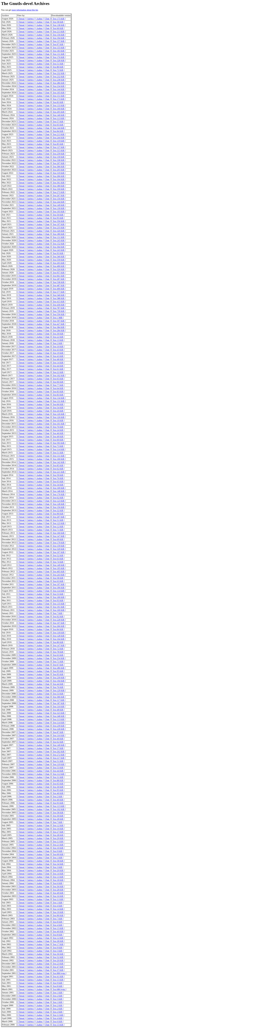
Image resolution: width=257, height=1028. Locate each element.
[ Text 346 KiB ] (58, 256)
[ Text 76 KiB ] (57, 427)
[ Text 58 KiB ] (57, 22)
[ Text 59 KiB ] (57, 475)
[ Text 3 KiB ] (57, 867)
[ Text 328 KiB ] (58, 60)
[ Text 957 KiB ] (58, 272)
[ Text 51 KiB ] (57, 64)
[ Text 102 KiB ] (58, 375)
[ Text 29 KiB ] (57, 838)
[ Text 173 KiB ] (58, 99)
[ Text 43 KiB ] (57, 350)
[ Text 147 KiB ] (58, 536)
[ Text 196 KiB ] (58, 587)
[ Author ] (39, 19)
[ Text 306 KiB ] (58, 166)
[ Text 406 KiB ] (58, 289)
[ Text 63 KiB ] (57, 559)
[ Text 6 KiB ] (57, 883)
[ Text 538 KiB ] (58, 282)
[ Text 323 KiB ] (58, 713)
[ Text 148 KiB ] (58, 491)
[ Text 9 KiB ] (57, 851)
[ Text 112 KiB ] (58, 774)
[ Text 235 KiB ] (58, 227)
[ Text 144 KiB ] (58, 89)
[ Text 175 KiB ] (58, 19)
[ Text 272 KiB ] (58, 755)
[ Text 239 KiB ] (58, 726)
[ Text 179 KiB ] (58, 542)
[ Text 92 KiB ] (57, 616)
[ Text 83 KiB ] (57, 102)
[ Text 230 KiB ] (58, 677)
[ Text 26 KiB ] (57, 411)
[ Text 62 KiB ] (57, 469)
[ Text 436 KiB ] (58, 305)
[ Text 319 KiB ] (58, 173)
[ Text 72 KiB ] (57, 70)
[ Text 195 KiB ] (58, 568)
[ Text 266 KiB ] (58, 626)
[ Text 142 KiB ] (58, 462)
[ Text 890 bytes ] (58, 973)
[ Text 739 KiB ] (58, 311)
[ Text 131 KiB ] (58, 54)
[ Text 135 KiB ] (58, 604)
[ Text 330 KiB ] (58, 189)
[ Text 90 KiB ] (57, 514)
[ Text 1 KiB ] (57, 857)
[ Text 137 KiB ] (58, 147)
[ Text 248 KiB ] (58, 716)
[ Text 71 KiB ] (57, 530)
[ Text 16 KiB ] (57, 829)
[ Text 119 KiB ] (58, 141)
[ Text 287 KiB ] (58, 279)
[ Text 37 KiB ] (57, 748)
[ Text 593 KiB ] (58, 443)
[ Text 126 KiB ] (58, 414)
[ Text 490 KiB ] (58, 266)
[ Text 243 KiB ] (58, 250)
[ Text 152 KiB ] (58, 244)
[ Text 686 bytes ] (58, 989)
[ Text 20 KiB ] (57, 870)
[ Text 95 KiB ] (57, 218)
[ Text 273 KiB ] (58, 192)
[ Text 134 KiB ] (58, 398)
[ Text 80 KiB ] (57, 67)
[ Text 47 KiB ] (57, 967)
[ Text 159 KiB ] (58, 157)
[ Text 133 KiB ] (58, 105)
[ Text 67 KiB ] (57, 665)
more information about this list (25, 10)
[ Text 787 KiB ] (58, 308)
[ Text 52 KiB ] (57, 555)
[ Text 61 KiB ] (57, 369)
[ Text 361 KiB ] (58, 182)
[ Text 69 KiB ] (57, 539)
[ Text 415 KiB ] (58, 301)
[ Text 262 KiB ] (58, 751)
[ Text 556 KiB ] (58, 314)
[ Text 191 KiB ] (58, 607)
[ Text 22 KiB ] (57, 337)
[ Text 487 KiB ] (58, 285)
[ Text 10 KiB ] (57, 346)
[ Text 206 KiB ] (58, 176)
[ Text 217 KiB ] (58, 758)
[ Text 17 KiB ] (57, 944)
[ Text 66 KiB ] (57, 382)
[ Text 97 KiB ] (57, 44)
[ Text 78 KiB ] (57, 652)
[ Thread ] (21, 19)
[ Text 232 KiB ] (58, 73)
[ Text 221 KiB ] (58, 472)
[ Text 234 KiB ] (58, 86)
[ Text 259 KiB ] (58, 154)
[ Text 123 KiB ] (58, 501)
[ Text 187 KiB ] (58, 703)
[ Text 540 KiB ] (58, 295)
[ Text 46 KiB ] (57, 433)
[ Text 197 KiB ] (58, 224)
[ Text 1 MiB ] (57, 317)
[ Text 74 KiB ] (57, 562)
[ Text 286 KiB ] (58, 83)
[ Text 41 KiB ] (57, 976)
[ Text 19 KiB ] (57, 353)
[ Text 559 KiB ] (58, 260)
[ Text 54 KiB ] (57, 407)
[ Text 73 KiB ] (57, 446)
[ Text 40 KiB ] (57, 793)
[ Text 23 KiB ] (57, 964)
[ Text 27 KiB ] (57, 832)
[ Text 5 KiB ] (57, 951)
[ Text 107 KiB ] (58, 552)
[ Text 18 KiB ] (57, 880)
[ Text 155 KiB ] (58, 47)
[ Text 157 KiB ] (58, 41)
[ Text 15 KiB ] (57, 928)
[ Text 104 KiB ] (58, 639)
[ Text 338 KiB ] (58, 160)
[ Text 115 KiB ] (58, 806)
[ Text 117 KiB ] (58, 700)
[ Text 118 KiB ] (58, 632)
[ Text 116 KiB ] (58, 706)
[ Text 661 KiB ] (58, 276)
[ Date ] (47, 19)
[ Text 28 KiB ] (57, 819)
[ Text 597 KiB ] (58, 321)
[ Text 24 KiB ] (57, 430)
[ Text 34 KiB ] (57, 485)
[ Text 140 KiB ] (58, 115)
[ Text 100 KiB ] (58, 459)
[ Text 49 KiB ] (57, 436)
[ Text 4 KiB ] (57, 906)
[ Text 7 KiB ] (57, 613)
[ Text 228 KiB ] (58, 620)
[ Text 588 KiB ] (58, 298)
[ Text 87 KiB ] (57, 732)
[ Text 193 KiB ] (58, 211)
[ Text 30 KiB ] (57, 334)
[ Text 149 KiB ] (58, 205)
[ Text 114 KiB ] (58, 449)
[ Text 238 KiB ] (58, 80)
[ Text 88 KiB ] (57, 780)
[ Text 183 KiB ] (58, 51)
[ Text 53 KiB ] (57, 594)
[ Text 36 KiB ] (57, 886)
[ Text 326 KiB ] (58, 231)
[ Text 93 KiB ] (57, 253)
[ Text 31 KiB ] (57, 777)
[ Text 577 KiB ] (58, 292)
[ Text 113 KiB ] (58, 118)
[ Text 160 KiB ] (58, 109)
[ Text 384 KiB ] (58, 327)
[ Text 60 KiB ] (57, 28)
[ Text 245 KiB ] (58, 240)
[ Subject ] (30, 19)
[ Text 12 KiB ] (57, 526)
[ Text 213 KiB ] (58, 31)
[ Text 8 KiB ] (57, 922)
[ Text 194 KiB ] (58, 38)
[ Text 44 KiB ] (57, 366)
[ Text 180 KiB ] (58, 186)
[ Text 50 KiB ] (57, 215)
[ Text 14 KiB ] (57, 362)
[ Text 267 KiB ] (58, 195)
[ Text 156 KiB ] (58, 35)
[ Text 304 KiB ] (58, 247)
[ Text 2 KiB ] (57, 343)
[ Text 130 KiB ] (58, 208)
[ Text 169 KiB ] (58, 488)
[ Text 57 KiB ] (57, 121)
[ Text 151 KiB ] (58, 96)
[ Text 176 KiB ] (58, 57)
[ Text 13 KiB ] (57, 340)
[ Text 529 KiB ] (58, 549)
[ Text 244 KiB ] (58, 137)
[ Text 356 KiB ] (58, 221)
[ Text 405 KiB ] (58, 571)
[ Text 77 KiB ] (57, 385)
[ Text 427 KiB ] (58, 324)
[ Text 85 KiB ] (57, 144)
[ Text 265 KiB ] (58, 263)
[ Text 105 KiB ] (58, 92)
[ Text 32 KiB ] (57, 510)
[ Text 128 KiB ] (58, 504)
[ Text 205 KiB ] (58, 112)
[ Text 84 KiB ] (57, 131)
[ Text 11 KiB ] (57, 841)
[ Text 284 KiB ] (58, 330)
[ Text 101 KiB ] (58, 424)
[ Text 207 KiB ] (58, 163)
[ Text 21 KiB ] (57, 845)
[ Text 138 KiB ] (58, 25)
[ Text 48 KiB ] (57, 359)
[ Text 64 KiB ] (57, 388)
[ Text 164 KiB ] (58, 179)
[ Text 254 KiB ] (58, 658)
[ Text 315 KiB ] (58, 150)
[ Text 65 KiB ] (57, 125)
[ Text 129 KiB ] (58, 690)
